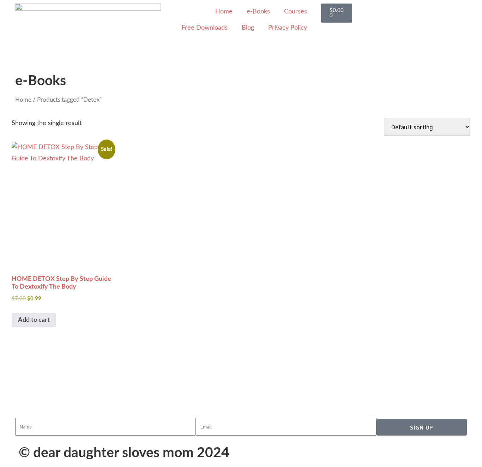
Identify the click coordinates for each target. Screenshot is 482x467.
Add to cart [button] (34, 320)
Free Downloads (205, 28)
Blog (248, 28)
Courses (295, 11)
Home (224, 11)
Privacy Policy (287, 28)
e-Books (258, 11)
